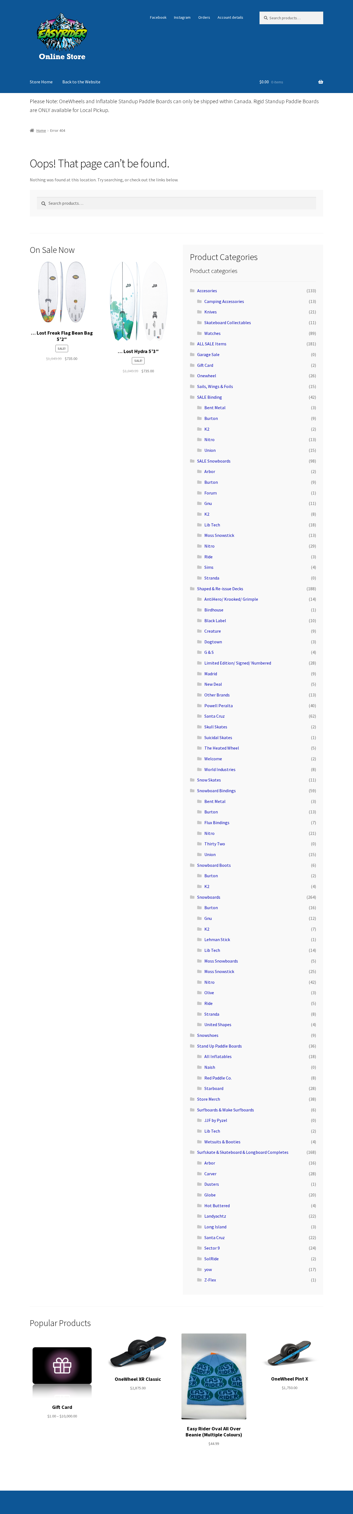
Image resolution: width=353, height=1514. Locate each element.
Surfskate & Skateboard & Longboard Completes (242, 1152)
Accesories (207, 290)
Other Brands (217, 695)
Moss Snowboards (221, 961)
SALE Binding (209, 397)
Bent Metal (215, 407)
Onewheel (206, 375)
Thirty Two (214, 843)
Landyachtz (215, 1216)
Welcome (213, 758)
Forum (210, 493)
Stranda (211, 578)
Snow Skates (209, 780)
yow (208, 1269)
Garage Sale (208, 354)
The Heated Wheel (221, 748)
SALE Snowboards (214, 461)
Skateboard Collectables (227, 322)
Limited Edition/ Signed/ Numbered (237, 663)
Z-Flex (210, 1280)
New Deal (213, 684)
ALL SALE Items (211, 343)
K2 (206, 429)
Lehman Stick (217, 939)
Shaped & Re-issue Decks (220, 588)
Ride (208, 556)
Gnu (208, 503)
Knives (210, 312)
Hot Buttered (217, 1205)
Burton (211, 418)
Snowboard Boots (214, 865)
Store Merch (208, 1099)
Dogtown (213, 641)
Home (41, 130)
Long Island (215, 1226)
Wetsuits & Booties (222, 1141)
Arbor (209, 471)
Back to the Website (81, 81)
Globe (210, 1195)
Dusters (211, 1184)
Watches (212, 333)
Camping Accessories (224, 301)
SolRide (211, 1258)
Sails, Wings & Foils (215, 386)
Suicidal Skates (218, 737)
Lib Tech (212, 525)
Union (210, 450)
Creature (212, 631)
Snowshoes (207, 1035)
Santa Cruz (214, 716)
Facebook (158, 17)
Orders (204, 17)
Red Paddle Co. (218, 1078)
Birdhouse (213, 610)
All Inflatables (218, 1056)
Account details (230, 17)
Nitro (209, 439)
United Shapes (217, 1024)
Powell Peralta (218, 705)
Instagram (182, 17)
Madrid (210, 673)
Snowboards (208, 897)
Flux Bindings (216, 822)
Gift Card (205, 365)
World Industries (220, 769)
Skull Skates (215, 726)
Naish (209, 1067)
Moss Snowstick (219, 535)
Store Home (41, 81)
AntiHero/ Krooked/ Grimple (231, 599)
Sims (208, 567)
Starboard (213, 1088)
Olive (209, 992)
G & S (209, 652)
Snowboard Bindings (216, 790)
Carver (210, 1173)
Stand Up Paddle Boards (219, 1046)
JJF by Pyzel (215, 1120)
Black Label (215, 620)
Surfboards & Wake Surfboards (225, 1110)
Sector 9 (212, 1248)
